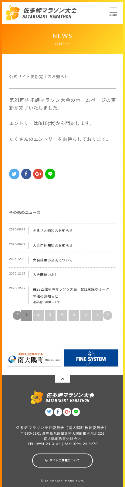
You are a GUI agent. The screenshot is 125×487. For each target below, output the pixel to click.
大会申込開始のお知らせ (53, 246)
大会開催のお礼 (45, 275)
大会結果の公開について (53, 260)
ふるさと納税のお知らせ (53, 231)
